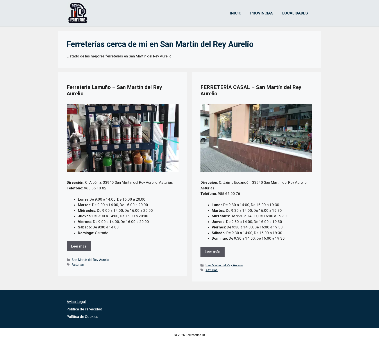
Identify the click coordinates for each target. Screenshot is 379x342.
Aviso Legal (76, 301)
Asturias (78, 265)
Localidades (295, 13)
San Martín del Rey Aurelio (90, 260)
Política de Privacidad (84, 309)
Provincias (262, 13)
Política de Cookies (82, 316)
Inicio (235, 13)
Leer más (78, 246)
